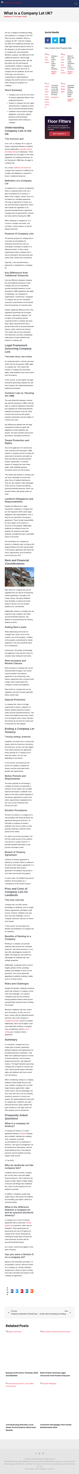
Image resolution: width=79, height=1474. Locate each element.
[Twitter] (55, 40)
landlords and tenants (21, 168)
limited (23, 1133)
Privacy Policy (29, 1469)
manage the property (12, 1021)
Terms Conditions (40, 1469)
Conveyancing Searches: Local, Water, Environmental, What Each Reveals (21, 1427)
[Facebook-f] (48, 40)
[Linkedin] (63, 40)
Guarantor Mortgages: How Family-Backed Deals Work (71, 91)
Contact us (50, 1469)
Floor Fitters (59, 121)
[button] (76, 3)
